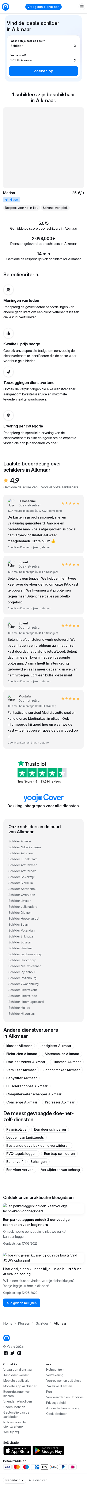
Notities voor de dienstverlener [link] (14, 1424)
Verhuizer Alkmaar (21, 1070)
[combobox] (43, 43)
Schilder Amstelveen (22, 865)
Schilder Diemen (19, 912)
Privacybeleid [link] (56, 1402)
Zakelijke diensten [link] (59, 1386)
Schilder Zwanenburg (23, 984)
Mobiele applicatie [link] (16, 1380)
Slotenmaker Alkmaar (62, 1054)
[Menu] (82, 6)
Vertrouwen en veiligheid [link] (64, 1380)
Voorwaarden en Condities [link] (65, 1397)
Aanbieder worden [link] (16, 1375)
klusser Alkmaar (19, 1046)
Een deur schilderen (50, 1129)
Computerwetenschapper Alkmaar (33, 1094)
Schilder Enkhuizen (21, 936)
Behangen (38, 1162)
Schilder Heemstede (22, 996)
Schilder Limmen (19, 900)
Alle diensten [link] (38, 1480)
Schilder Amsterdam (22, 871)
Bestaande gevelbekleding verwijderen (37, 1145)
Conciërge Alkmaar (21, 1102)
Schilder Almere (19, 841)
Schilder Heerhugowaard (26, 1002)
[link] (43, 159)
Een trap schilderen (59, 1153)
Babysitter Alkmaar (21, 1078)
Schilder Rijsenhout (21, 972)
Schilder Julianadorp (23, 906)
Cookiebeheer (56, 1413)
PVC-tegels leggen (21, 1153)
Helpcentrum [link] (55, 1369)
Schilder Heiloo (19, 1007)
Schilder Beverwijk (21, 877)
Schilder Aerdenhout (22, 889)
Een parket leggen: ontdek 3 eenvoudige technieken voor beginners (36, 1222)
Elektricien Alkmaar (21, 1054)
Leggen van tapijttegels (25, 1137)
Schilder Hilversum (21, 1013)
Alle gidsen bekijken (22, 1303)
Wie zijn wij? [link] (11, 1432)
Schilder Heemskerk (22, 990)
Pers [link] (49, 1391)
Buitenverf (14, 1162)
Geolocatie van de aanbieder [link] (16, 1414)
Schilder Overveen (21, 895)
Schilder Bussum (19, 942)
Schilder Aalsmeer (21, 853)
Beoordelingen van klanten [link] (16, 1394)
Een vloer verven (19, 1170)
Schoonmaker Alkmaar (62, 1070)
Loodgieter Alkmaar (55, 1046)
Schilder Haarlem (20, 948)
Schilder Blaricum (20, 883)
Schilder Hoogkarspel (23, 918)
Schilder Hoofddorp (22, 960)
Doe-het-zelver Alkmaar (25, 1062)
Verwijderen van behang (60, 1170)
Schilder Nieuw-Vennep (25, 966)
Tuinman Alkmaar (67, 1062)
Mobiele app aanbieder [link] (20, 1386)
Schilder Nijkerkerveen (24, 847)
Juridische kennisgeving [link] (63, 1408)
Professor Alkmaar (60, 1102)
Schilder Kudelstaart (22, 859)
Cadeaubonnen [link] (14, 1407)
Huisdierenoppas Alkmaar (27, 1086)
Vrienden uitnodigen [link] (17, 1401)
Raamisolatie (16, 1129)
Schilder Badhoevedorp (25, 954)
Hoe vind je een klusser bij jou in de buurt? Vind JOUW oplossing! (42, 1271)
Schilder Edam (18, 924)
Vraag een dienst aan (43, 6)
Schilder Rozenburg (22, 978)
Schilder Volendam (21, 930)
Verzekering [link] (55, 1375)
